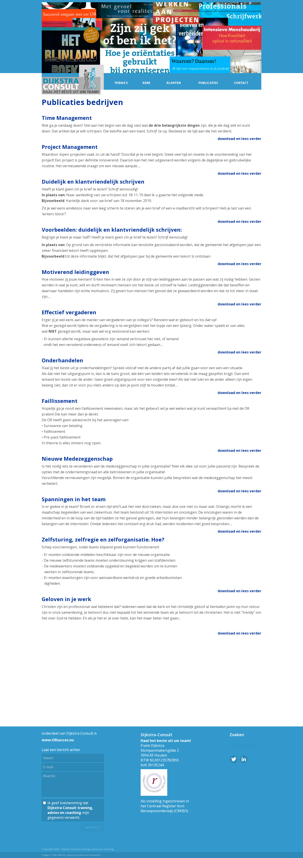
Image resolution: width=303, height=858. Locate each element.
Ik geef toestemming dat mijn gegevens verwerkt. (70, 810)
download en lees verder (239, 138)
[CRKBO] (154, 794)
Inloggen (46, 855)
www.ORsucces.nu (58, 740)
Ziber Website (58, 855)
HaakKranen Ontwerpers (89, 855)
